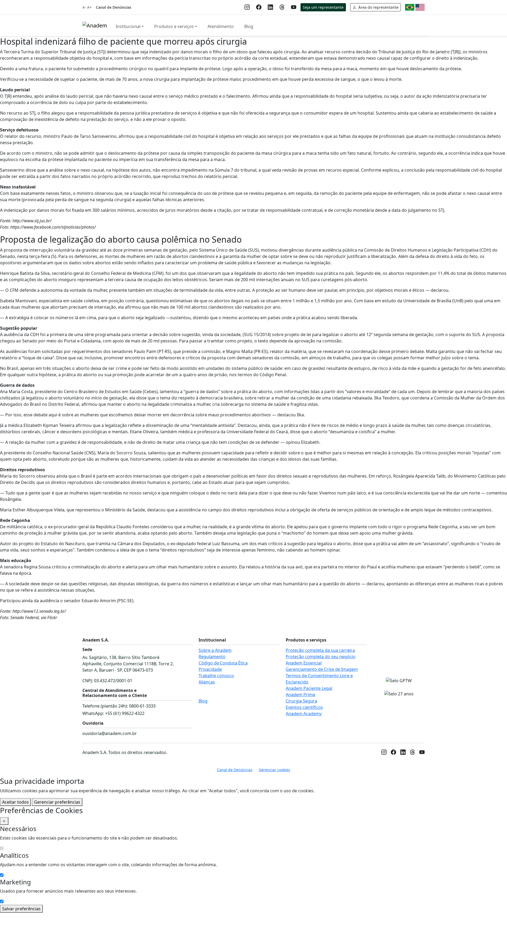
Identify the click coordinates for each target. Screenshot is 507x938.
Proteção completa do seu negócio (320, 656)
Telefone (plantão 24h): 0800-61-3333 (119, 706)
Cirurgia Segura (301, 701)
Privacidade (210, 669)
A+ (89, 7)
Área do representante (377, 7)
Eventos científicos (304, 707)
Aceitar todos (15, 802)
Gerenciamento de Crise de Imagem (322, 669)
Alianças (207, 682)
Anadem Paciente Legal (309, 688)
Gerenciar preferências (57, 802)
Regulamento (212, 656)
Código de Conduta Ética (223, 663)
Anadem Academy (304, 714)
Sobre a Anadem (215, 650)
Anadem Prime (300, 694)
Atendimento (221, 26)
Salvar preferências (21, 909)
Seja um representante (323, 7)
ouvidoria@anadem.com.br (109, 733)
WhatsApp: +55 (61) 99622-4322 (113, 713)
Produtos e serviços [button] (174, 26)
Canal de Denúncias (113, 7)
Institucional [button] (128, 26)
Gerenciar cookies (274, 769)
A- (84, 7)
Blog (248, 26)
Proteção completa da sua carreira (320, 650)
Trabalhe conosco (216, 675)
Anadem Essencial (304, 663)
